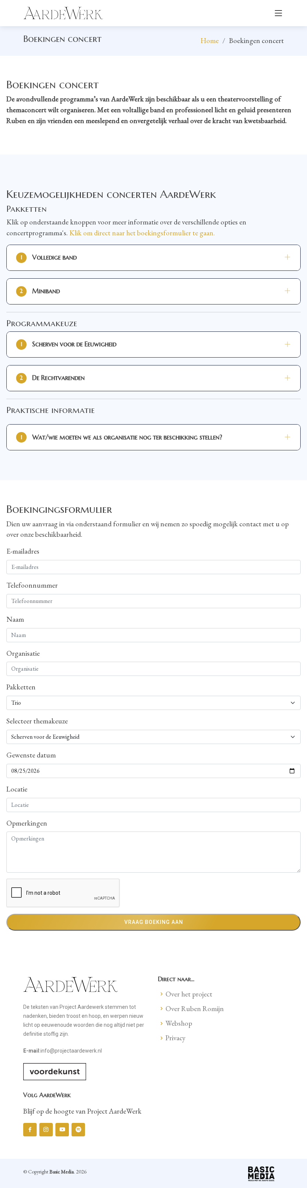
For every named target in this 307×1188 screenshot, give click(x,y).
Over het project (188, 994)
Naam (15, 619)
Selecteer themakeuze (37, 721)
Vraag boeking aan (153, 922)
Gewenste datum (31, 755)
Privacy (175, 1037)
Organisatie (23, 653)
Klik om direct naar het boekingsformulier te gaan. (142, 233)
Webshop (178, 1023)
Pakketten (21, 687)
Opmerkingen (26, 823)
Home (210, 40)
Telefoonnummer (32, 585)
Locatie (16, 789)
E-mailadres (22, 551)
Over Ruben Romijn (194, 1008)
